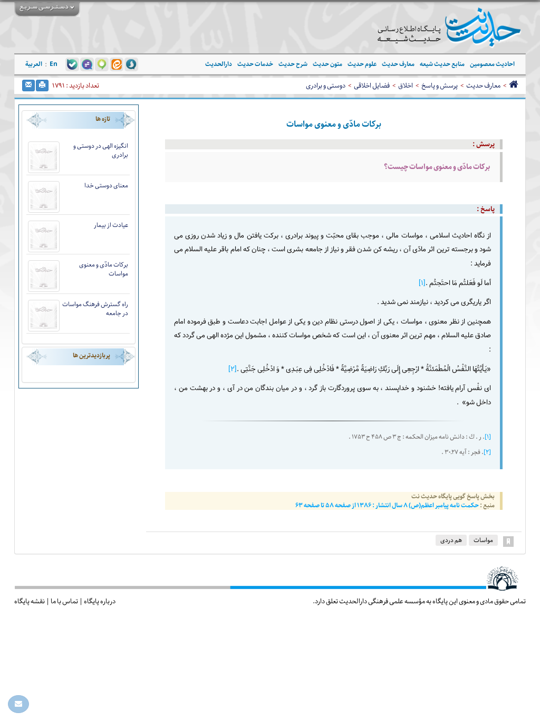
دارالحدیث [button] (218, 64)
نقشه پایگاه (29, 601)
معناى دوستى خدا (106, 186)
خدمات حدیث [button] (255, 64)
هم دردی (451, 540)
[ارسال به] (28, 85)
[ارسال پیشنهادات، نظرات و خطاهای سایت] (18, 704)
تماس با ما (64, 601)
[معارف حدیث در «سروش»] (131, 64)
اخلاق (405, 85)
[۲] (232, 369)
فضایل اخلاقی (372, 85)
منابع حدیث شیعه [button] (442, 64)
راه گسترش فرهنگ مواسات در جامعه (95, 308)
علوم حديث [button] (362, 64)
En (53, 64)
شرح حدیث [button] (292, 64)
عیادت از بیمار (111, 225)
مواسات (483, 540)
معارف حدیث (483, 85)
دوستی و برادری (325, 85)
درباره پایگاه (99, 601)
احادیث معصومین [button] (492, 64)
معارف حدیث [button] (398, 64)
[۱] (422, 283)
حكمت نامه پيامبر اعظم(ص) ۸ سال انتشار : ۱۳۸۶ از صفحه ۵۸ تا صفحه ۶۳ (387, 505)
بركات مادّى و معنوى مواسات (103, 269)
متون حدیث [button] (327, 64)
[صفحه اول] (513, 85)
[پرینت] (42, 85)
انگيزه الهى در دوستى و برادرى (100, 150)
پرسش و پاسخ (439, 85)
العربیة (33, 64)
